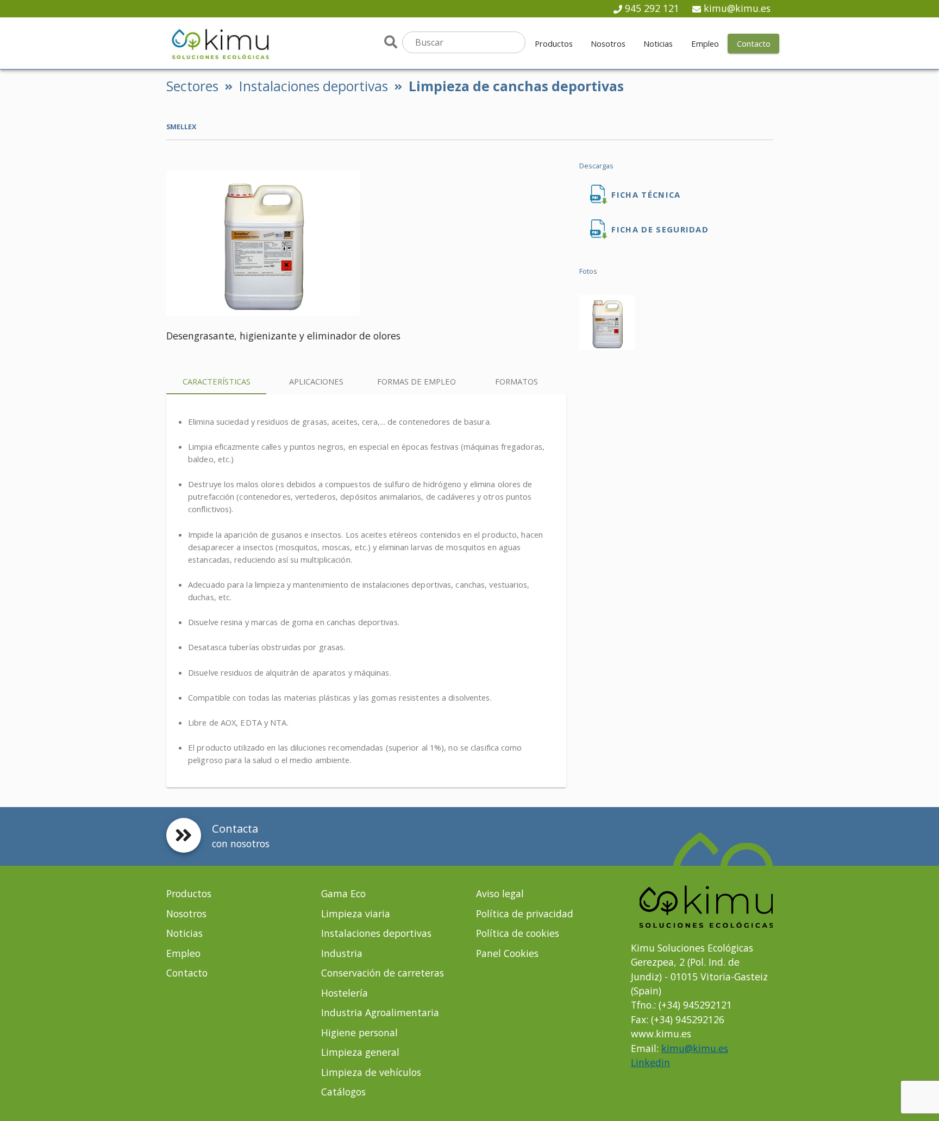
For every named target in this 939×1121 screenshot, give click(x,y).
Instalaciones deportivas (313, 86)
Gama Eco (343, 893)
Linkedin (650, 1062)
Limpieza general (360, 1052)
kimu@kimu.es (737, 8)
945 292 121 (652, 8)
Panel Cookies (507, 953)
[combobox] (463, 42)
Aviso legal (500, 893)
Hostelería (344, 992)
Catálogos (343, 1091)
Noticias (184, 933)
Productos (188, 893)
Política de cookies (517, 933)
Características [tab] (217, 381)
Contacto (187, 972)
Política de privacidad (524, 913)
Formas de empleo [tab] (416, 381)
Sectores (192, 86)
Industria (341, 953)
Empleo (183, 953)
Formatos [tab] (516, 381)
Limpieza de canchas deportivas (516, 86)
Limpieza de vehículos (371, 1072)
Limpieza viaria (355, 913)
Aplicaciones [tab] (316, 381)
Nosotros (186, 913)
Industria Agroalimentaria (380, 1012)
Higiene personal (359, 1032)
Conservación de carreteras (382, 972)
